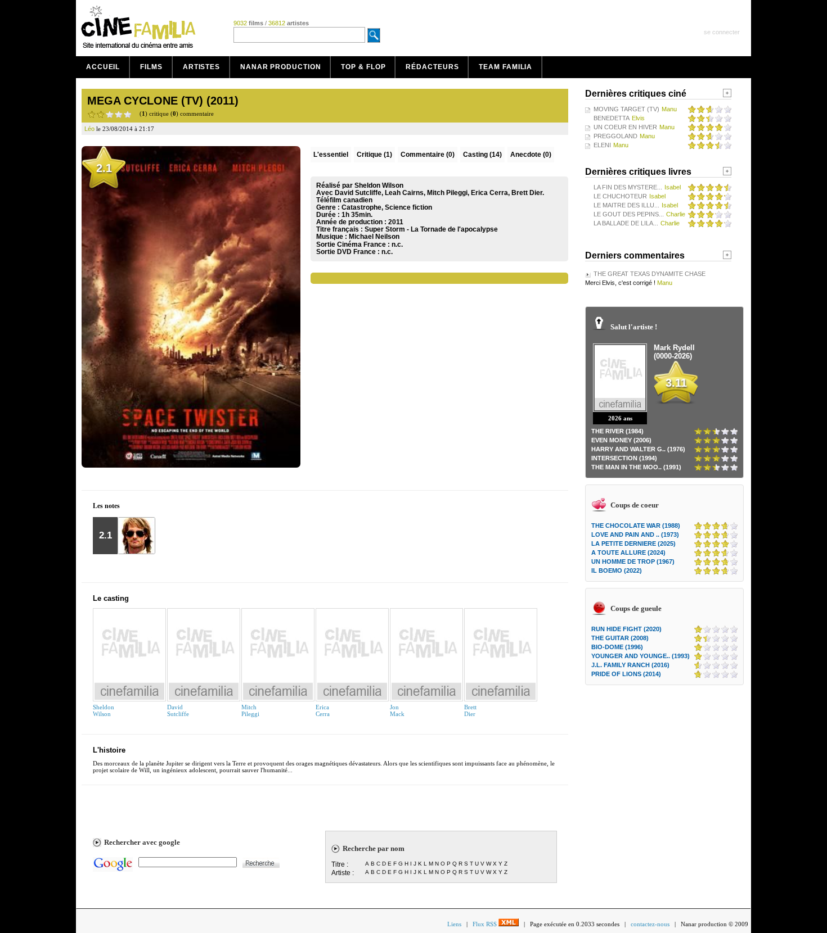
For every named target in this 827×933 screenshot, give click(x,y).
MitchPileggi (250, 710)
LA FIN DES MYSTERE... (628, 187)
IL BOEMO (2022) (616, 570)
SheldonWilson (103, 710)
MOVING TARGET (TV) (626, 109)
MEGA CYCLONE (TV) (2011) (163, 100)
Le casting (111, 598)
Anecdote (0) (530, 154)
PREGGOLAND (615, 136)
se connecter (722, 32)
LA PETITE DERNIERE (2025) (633, 543)
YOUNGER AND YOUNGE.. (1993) (640, 656)
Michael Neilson (374, 237)
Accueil (103, 67)
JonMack (397, 710)
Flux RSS (485, 924)
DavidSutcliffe (178, 710)
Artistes (201, 67)
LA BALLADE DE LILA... (626, 223)
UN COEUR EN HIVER (625, 127)
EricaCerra (323, 710)
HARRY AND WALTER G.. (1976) (638, 449)
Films (151, 67)
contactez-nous (650, 924)
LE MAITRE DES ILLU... (626, 205)
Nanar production (280, 67)
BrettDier (470, 710)
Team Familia (505, 67)
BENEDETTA (612, 118)
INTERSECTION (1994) (624, 458)
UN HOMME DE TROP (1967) (633, 561)
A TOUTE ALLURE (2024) (628, 552)
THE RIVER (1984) (617, 431)
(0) (428, 154)
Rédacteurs (432, 67)
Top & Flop (363, 67)
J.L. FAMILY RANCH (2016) (630, 665)
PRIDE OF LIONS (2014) (626, 674)
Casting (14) (482, 154)
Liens (454, 924)
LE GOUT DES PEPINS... (629, 214)
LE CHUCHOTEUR (620, 196)
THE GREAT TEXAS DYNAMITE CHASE (649, 273)
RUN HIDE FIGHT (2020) (626, 629)
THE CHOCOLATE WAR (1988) (635, 525)
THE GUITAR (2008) (620, 638)
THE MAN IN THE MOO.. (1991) (636, 467)
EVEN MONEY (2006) (621, 440)
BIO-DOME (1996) (617, 647)
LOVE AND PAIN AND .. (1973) (635, 534)
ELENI (602, 145)
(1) (374, 154)
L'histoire (109, 750)
